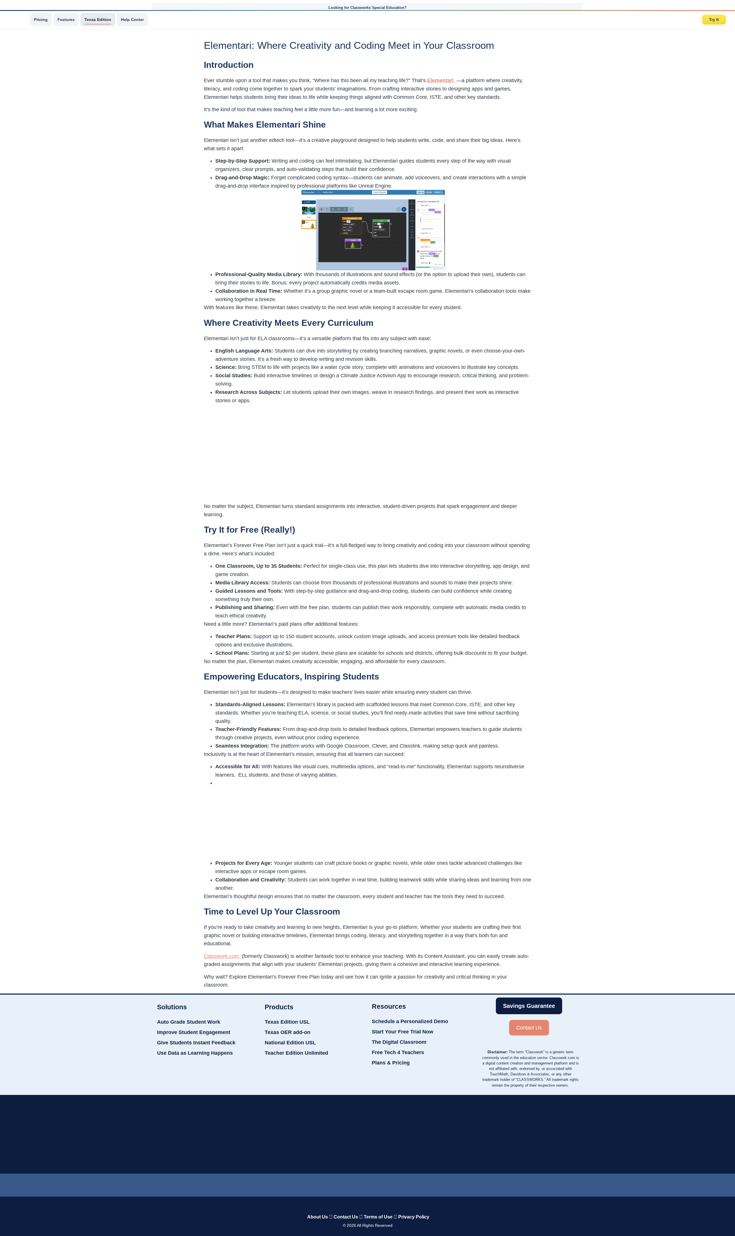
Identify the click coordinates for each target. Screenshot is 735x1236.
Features (66, 19)
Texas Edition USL (287, 1022)
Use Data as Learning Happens (195, 1053)
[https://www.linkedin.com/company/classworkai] (321, 1184)
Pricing (41, 19)
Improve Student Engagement (193, 1032)
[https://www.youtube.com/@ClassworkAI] (414, 1184)
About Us (317, 1216)
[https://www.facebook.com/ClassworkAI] (367, 1184)
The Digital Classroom (399, 1042)
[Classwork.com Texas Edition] (17, 19)
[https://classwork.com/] (361, 1205)
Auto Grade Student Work (188, 1022)
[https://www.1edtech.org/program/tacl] (227, 1134)
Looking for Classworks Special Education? (367, 7)
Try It (714, 19)
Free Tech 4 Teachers (398, 1052)
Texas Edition (97, 19)
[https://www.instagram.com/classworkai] (390, 1184)
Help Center (132, 19)
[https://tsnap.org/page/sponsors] (514, 1134)
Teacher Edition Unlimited (296, 1053)
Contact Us (346, 1216)
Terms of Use (378, 1216)
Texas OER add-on (287, 1032)
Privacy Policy (413, 1216)
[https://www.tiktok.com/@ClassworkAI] (344, 1184)
